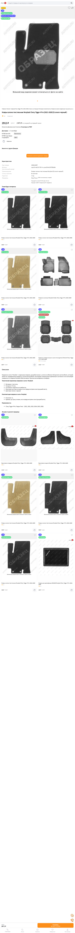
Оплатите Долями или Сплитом (17, 127)
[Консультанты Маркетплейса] (72, 915)
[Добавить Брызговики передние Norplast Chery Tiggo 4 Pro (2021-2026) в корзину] (34, 470)
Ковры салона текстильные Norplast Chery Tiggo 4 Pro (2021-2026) (18, 238)
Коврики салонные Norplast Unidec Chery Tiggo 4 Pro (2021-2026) (55, 298)
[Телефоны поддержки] (72, 920)
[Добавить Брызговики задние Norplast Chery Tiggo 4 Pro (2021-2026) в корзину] (71, 470)
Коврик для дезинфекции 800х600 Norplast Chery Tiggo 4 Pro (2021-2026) (56, 583)
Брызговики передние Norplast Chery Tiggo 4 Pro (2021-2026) (16, 463)
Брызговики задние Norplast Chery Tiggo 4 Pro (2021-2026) (53, 463)
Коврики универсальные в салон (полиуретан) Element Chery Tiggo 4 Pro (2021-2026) (56, 358)
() (45, 177)
